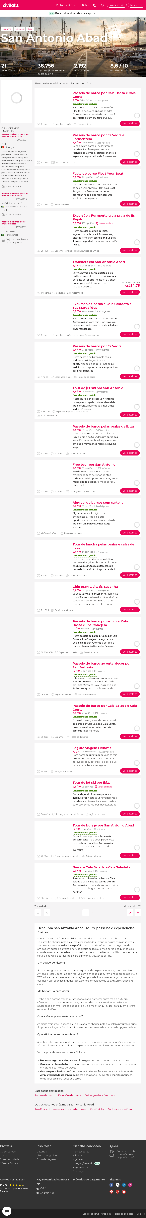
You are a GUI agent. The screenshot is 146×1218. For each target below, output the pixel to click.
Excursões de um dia (70, 1095)
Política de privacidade (124, 1214)
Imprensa (5, 1155)
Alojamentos (80, 1167)
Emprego (78, 1171)
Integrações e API (83, 1163)
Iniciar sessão (117, 5)
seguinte (129, 912)
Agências (78, 1159)
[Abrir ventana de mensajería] (6, 1211)
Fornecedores (81, 1151)
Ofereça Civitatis (9, 1163)
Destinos (41, 1151)
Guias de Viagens (46, 1159)
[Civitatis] (10, 5)
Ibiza (30, 29)
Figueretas (58, 1109)
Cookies (141, 1214)
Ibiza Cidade (41, 1109)
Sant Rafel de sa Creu (120, 1109)
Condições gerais (91, 1214)
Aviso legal (106, 1214)
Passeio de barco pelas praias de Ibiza (13, 223)
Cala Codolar (97, 1109)
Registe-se (136, 5)
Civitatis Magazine (46, 1155)
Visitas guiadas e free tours (100, 1095)
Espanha (7, 29)
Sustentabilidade (9, 1159)
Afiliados (77, 1155)
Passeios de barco (45, 1095)
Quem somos (8, 1151)
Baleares (19, 29)
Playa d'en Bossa (77, 1109)
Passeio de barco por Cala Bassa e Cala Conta (15, 135)
